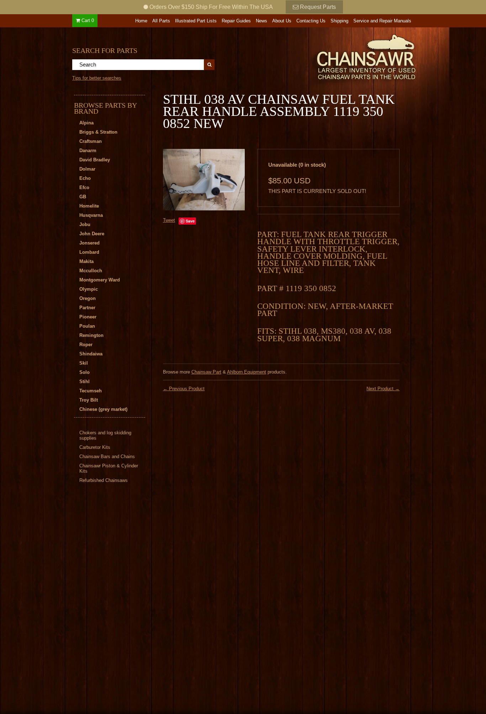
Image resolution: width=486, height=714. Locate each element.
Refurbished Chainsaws (103, 480)
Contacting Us (311, 20)
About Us (281, 20)
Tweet (169, 220)
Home (141, 20)
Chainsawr (327, 55)
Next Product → (383, 388)
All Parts (161, 20)
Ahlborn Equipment (246, 372)
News (261, 20)
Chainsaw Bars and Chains (107, 456)
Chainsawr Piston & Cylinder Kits (108, 468)
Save (190, 221)
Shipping (339, 20)
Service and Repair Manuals (382, 20)
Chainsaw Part (206, 372)
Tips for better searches (96, 78)
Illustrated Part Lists (196, 20)
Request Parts (317, 7)
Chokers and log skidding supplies (105, 435)
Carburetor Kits (94, 447)
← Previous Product (184, 388)
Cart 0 (87, 20)
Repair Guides (236, 20)
